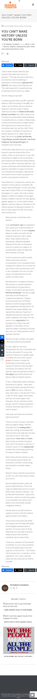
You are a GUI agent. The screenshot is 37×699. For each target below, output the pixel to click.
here (18, 438)
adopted (31, 230)
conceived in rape (16, 225)
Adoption (13, 47)
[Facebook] (2, 337)
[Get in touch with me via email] (14, 588)
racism (21, 49)
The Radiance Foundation (11, 44)
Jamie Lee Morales (24, 136)
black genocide (21, 47)
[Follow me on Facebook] (17, 588)
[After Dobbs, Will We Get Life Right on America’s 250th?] (18, 640)
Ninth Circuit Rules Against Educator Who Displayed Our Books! (19, 622)
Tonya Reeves (7, 139)
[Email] (2, 350)
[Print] (8, 53)
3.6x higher (10, 374)
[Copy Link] (2, 346)
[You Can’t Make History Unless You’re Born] (18, 26)
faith (28, 47)
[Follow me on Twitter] (11, 588)
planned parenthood (12, 49)
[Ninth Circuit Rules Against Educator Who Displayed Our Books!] (18, 617)
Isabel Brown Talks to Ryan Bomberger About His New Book (19, 610)
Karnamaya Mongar (17, 142)
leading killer (25, 427)
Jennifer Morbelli (19, 139)
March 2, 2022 (30, 44)
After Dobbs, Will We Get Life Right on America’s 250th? (19, 656)
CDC (27, 103)
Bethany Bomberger (13, 293)
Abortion (6, 47)
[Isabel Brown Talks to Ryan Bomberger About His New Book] (18, 605)
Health (32, 47)
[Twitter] (2, 341)
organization (21, 320)
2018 (13, 390)
